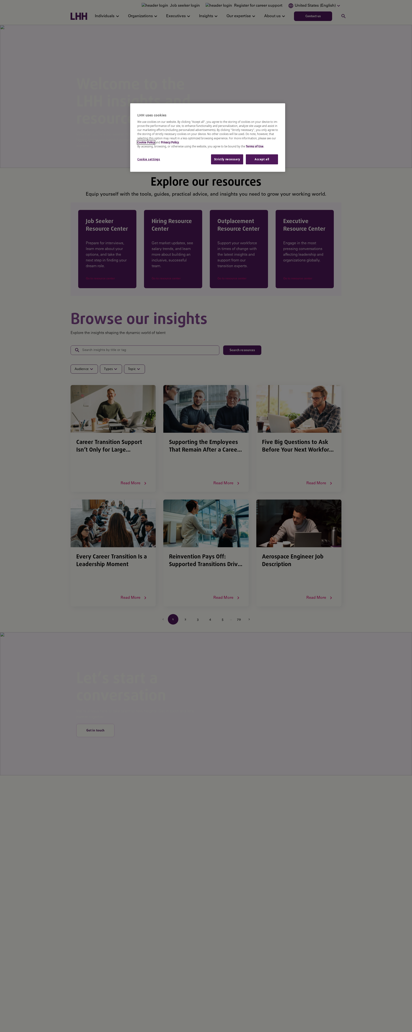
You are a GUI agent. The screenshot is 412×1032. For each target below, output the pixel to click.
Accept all (262, 159)
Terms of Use (254, 146)
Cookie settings (148, 159)
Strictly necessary (227, 159)
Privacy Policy (170, 142)
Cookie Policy (146, 142)
